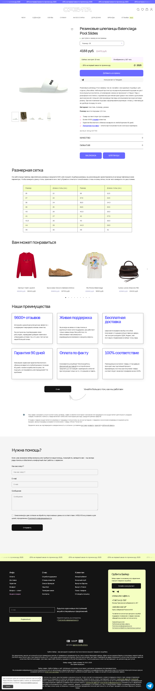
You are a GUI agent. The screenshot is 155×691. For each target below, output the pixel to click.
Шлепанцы (114, 155)
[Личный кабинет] (151, 9)
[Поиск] (138, 9)
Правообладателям (118, 622)
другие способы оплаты (80, 645)
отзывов (95, 119)
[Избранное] (142, 9)
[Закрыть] (40, 678)
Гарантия (85, 145)
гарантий (98, 425)
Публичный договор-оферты (121, 624)
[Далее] (147, 269)
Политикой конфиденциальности (40, 518)
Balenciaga (90, 155)
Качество (85, 137)
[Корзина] (147, 9)
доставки (84, 425)
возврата (91, 425)
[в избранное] (72, 29)
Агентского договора (52, 672)
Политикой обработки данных (29, 682)
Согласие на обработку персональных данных (126, 628)
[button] (65, 297)
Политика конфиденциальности (122, 626)
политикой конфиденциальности (111, 682)
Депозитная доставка (91, 126)
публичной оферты (108, 425)
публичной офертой (123, 679)
